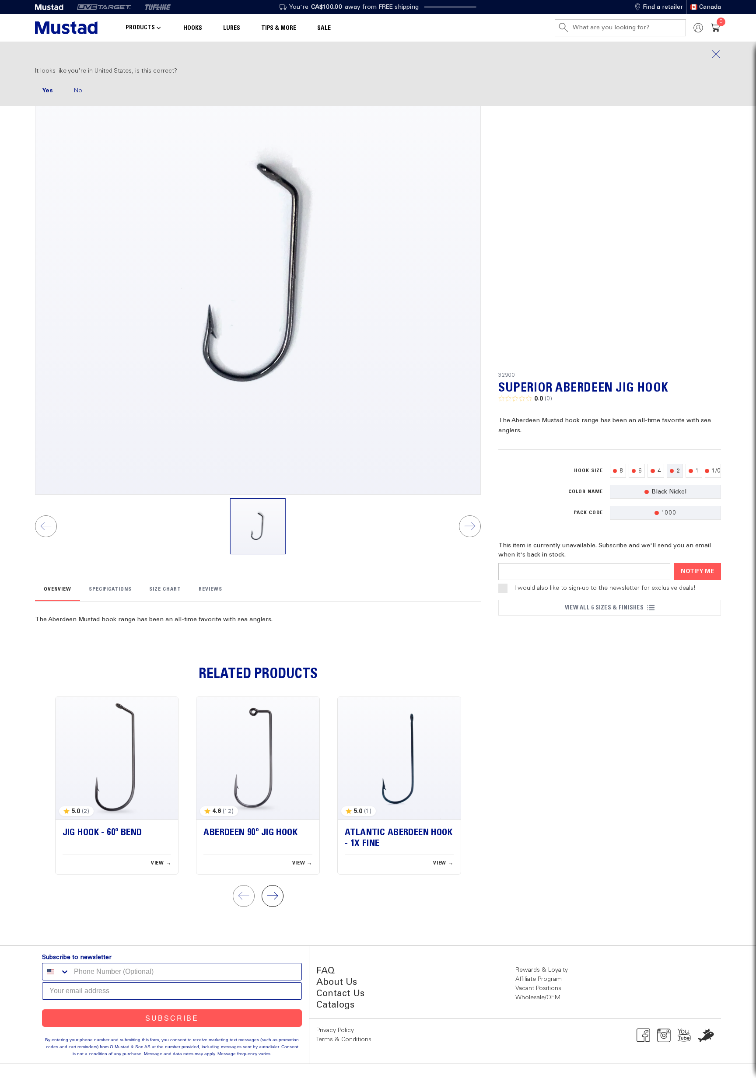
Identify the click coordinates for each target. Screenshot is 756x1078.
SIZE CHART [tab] (165, 589)
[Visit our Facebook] (643, 1035)
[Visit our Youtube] (684, 1035)
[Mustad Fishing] (52, 7)
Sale (324, 28)
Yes (47, 91)
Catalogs (335, 1005)
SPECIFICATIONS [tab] (110, 589)
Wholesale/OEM (537, 997)
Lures (231, 28)
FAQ (325, 971)
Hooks (192, 28)
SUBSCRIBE (172, 1018)
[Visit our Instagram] (664, 1035)
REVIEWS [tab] (210, 589)
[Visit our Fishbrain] (706, 1035)
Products (140, 27)
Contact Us (340, 993)
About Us (336, 982)
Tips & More (278, 28)
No (78, 91)
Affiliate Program (538, 979)
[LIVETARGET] (104, 7)
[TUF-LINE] (158, 7)
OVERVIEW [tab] (57, 589)
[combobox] (56, 971)
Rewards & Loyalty (541, 970)
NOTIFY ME (697, 571)
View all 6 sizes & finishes (604, 608)
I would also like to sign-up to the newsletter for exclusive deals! (605, 588)
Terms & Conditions (343, 1039)
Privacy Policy (335, 1030)
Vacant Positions (538, 988)
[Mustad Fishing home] (66, 28)
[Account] (698, 28)
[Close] (378, 54)
